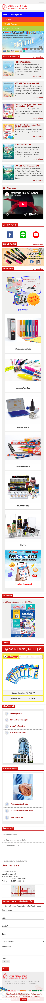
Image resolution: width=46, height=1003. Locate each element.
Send (5, 969)
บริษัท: (4, 918)
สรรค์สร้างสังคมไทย (17, 726)
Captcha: (5, 959)
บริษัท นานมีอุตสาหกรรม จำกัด (15, 840)
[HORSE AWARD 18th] (8, 68)
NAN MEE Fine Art (10, 24)
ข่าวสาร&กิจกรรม (32, 981)
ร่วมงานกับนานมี (20, 984)
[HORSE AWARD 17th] (8, 151)
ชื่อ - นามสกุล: (7, 910)
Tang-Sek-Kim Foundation (12, 29)
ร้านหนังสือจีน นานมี (11, 845)
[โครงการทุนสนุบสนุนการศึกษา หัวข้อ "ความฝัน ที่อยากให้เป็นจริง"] (8, 111)
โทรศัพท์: (5, 926)
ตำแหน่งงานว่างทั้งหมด (19, 804)
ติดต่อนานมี (33, 984)
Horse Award (8, 19)
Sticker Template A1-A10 (22, 693)
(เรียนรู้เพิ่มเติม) (34, 996)
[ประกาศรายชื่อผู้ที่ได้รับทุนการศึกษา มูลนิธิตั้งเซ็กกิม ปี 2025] (8, 131)
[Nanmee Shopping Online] (23, 32)
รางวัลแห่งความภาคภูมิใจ (18, 720)
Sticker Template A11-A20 (22, 699)
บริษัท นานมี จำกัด (16, 817)
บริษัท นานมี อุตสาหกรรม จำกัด (21, 811)
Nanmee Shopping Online (12, 15)
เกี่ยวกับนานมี (18, 981)
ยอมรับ (23, 999)
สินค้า (9, 984)
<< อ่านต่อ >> (38, 76)
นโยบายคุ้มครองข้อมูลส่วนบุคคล (15, 861)
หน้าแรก (8, 981)
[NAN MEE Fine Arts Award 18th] (8, 89)
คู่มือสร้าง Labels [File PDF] (21, 649)
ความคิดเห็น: (6, 946)
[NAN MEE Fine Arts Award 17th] (8, 172)
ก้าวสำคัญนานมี (15, 714)
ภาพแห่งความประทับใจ (17, 733)
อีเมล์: (4, 934)
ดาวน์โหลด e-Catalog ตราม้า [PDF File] (17, 602)
